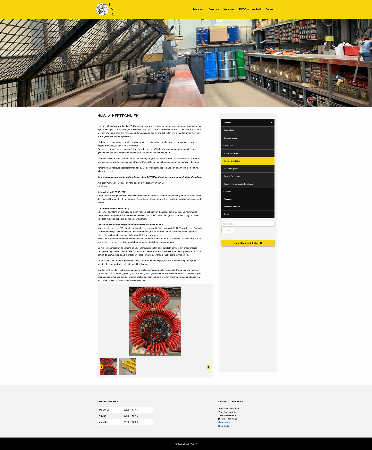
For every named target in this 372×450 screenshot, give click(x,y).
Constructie (228, 145)
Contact (270, 9)
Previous (101, 367)
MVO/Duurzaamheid (250, 9)
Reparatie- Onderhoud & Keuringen (238, 183)
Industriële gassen (231, 168)
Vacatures (229, 9)
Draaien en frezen (230, 153)
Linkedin (225, 426)
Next (208, 367)
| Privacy (192, 443)
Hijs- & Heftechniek (231, 160)
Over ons (214, 9)
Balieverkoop (228, 130)
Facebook (225, 422)
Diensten (198, 9)
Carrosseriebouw (230, 137)
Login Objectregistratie (245, 243)
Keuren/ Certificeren (231, 176)
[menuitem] (198, 9)
